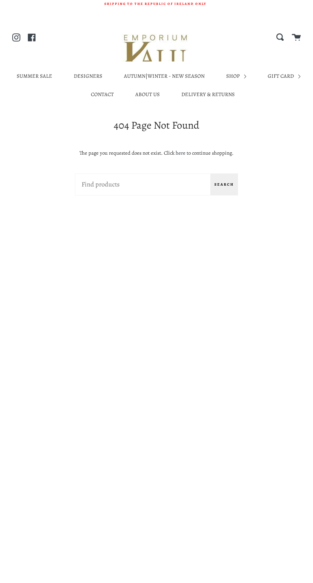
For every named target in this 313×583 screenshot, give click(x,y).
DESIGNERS (88, 75)
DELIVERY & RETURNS (208, 94)
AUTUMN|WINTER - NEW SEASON (164, 75)
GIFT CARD (281, 75)
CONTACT (102, 94)
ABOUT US (147, 94)
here (180, 152)
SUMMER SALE (34, 75)
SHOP (233, 75)
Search (224, 184)
